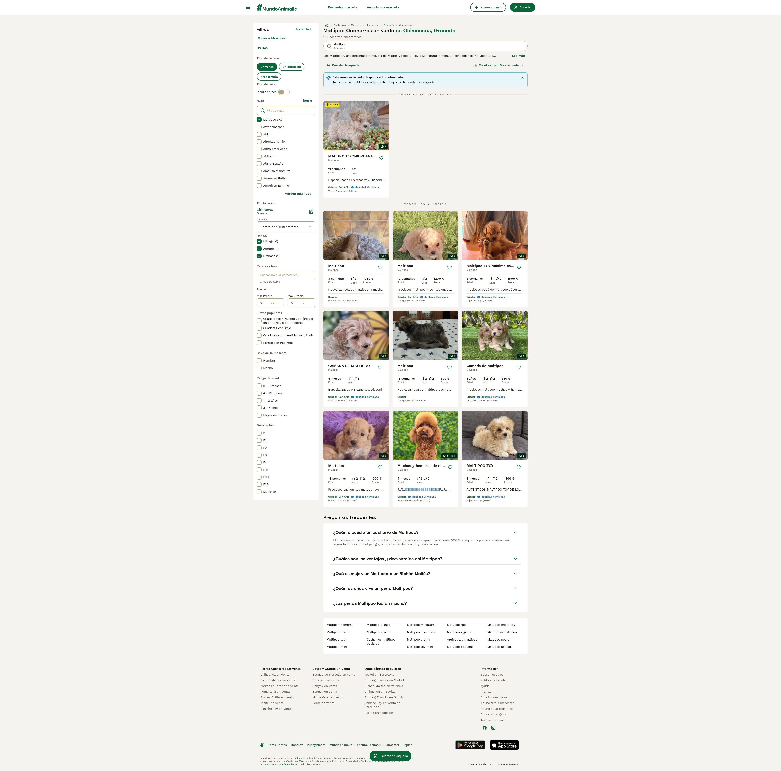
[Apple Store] (504, 745)
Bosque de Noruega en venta (333, 674)
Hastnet (297, 745)
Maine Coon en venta (328, 697)
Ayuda (485, 686)
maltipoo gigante (459, 632)
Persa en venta (323, 703)
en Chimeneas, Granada (426, 30)
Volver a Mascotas (271, 38)
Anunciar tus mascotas (497, 703)
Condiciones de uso (495, 697)
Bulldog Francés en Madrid (384, 680)
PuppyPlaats (316, 745)
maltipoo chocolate (421, 632)
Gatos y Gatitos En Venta (331, 669)
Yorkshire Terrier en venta (279, 686)
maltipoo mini (337, 647)
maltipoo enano (378, 632)
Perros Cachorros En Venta (280, 669)
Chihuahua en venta (274, 674)
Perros (263, 48)
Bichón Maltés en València (383, 686)
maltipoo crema (418, 639)
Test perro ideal (492, 720)
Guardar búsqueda (345, 65)
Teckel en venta (272, 703)
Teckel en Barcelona (379, 674)
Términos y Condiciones (312, 761)
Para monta (269, 76)
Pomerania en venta (275, 691)
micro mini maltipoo (502, 632)
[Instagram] (493, 728)
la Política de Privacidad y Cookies (349, 761)
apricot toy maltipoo (462, 639)
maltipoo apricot (499, 647)
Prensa (486, 691)
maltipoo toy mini (420, 647)
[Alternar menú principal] (248, 7)
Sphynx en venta (324, 686)
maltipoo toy (336, 639)
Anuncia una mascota (383, 7)
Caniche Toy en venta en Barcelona (382, 705)
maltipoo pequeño (460, 647)
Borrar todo (303, 29)
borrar (307, 100)
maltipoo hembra (339, 625)
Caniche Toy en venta (276, 709)
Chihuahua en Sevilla (379, 691)
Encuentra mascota (342, 7)
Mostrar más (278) (298, 194)
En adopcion (292, 67)
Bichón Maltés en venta (277, 680)
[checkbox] (259, 120)
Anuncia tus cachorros (497, 709)
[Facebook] (485, 728)
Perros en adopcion (378, 713)
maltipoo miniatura (421, 625)
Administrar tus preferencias (277, 764)
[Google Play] (470, 745)
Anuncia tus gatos (494, 714)
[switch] (284, 92)
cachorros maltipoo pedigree (381, 641)
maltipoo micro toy (501, 625)
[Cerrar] (522, 77)
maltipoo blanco (378, 625)
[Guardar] (381, 158)
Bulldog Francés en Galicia (384, 697)
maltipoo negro (498, 639)
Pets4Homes (277, 745)
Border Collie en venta (277, 697)
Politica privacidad (494, 680)
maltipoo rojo (457, 625)
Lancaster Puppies (398, 745)
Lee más (518, 56)
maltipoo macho (338, 632)
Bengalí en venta (324, 691)
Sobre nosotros (492, 674)
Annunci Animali (369, 745)
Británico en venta (325, 680)
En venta (267, 67)
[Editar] (311, 212)
